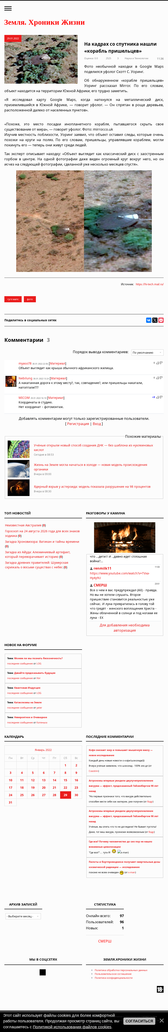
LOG (39, 663)
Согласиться (139, 1021)
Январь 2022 (43, 750)
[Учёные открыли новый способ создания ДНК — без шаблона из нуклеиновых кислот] (19, 457)
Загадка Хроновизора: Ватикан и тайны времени (42, 541)
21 (54, 787)
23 (76, 787)
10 (10, 780)
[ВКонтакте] (148, 320)
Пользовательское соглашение (113, 973)
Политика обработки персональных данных (121, 970)
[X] (155, 320)
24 (10, 795)
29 (65, 795)
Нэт (38, 678)
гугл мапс (13, 299)
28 (54, 795)
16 (76, 780)
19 (33, 787)
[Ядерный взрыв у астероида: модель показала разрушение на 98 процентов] (19, 496)
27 (44, 795)
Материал (57, 363)
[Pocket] (161, 320)
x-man (131, 872)
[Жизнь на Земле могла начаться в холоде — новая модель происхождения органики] (19, 476)
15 (65, 780)
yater (39, 707)
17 (10, 787)
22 (65, 787)
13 (44, 780)
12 (33, 780)
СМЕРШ (105, 941)
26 (33, 795)
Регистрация (78, 423)
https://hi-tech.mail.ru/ (150, 284)
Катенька (42, 722)
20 (44, 787)
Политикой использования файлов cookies (72, 1027)
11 (22, 780)
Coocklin (93, 771)
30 (76, 795)
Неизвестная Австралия (23, 525)
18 (22, 787)
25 (22, 795)
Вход (97, 423)
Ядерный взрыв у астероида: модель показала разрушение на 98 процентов (92, 486)
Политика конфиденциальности (114, 977)
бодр (150, 801)
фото (30, 299)
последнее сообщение (20, 663)
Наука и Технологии (136, 58)
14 (54, 780)
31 (10, 802)
